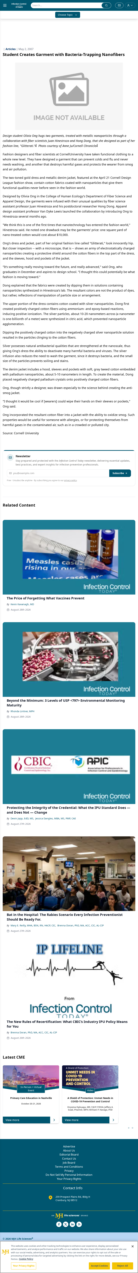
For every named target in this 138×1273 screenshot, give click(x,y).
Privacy (69, 1171)
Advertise (69, 1146)
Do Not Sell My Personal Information (69, 1175)
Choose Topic (65, 14)
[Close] (132, 1246)
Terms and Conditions (69, 1167)
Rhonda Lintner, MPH (22, 711)
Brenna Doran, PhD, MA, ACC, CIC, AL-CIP (80, 925)
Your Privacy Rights (69, 1179)
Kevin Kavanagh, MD (22, 604)
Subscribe (118, 473)
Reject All (122, 1265)
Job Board (69, 1162)
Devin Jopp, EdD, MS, (22, 818)
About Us (69, 1150)
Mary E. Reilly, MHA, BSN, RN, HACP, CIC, (33, 925)
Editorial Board (69, 1154)
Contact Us (69, 1158)
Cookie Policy (26, 1259)
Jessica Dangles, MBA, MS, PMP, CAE (55, 818)
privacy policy (70, 480)
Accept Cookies (99, 1265)
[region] (69, 1257)
